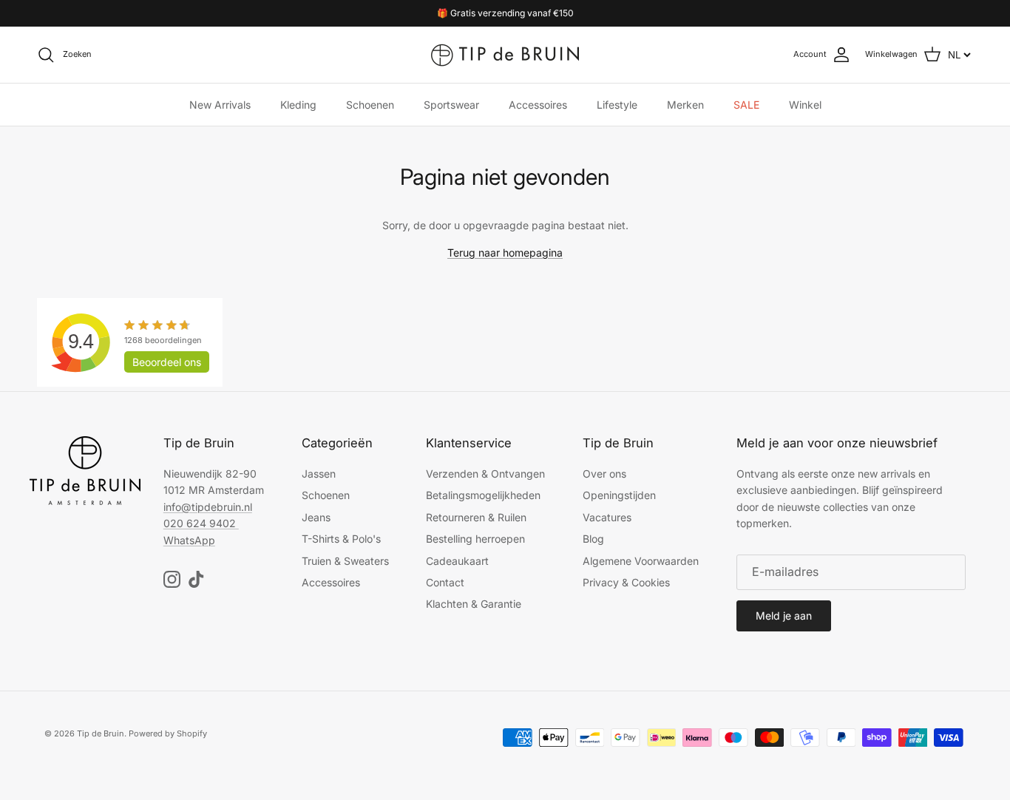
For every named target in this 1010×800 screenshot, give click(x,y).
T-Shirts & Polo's (341, 538)
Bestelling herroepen (475, 538)
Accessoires (538, 104)
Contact (445, 582)
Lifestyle (617, 104)
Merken (685, 104)
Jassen (319, 473)
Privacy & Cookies (626, 582)
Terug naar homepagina (505, 252)
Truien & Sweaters (345, 561)
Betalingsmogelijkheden (483, 495)
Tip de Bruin (100, 733)
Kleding (298, 104)
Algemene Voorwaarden (641, 561)
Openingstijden (619, 495)
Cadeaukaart (457, 561)
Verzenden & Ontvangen (485, 473)
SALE (746, 104)
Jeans (316, 517)
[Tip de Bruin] (505, 54)
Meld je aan (784, 615)
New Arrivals (220, 104)
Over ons (604, 473)
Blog (593, 538)
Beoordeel (166, 362)
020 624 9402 (199, 523)
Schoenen (370, 104)
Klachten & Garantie (473, 603)
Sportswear (451, 104)
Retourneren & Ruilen (476, 517)
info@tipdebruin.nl (207, 507)
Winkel (805, 104)
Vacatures (607, 517)
